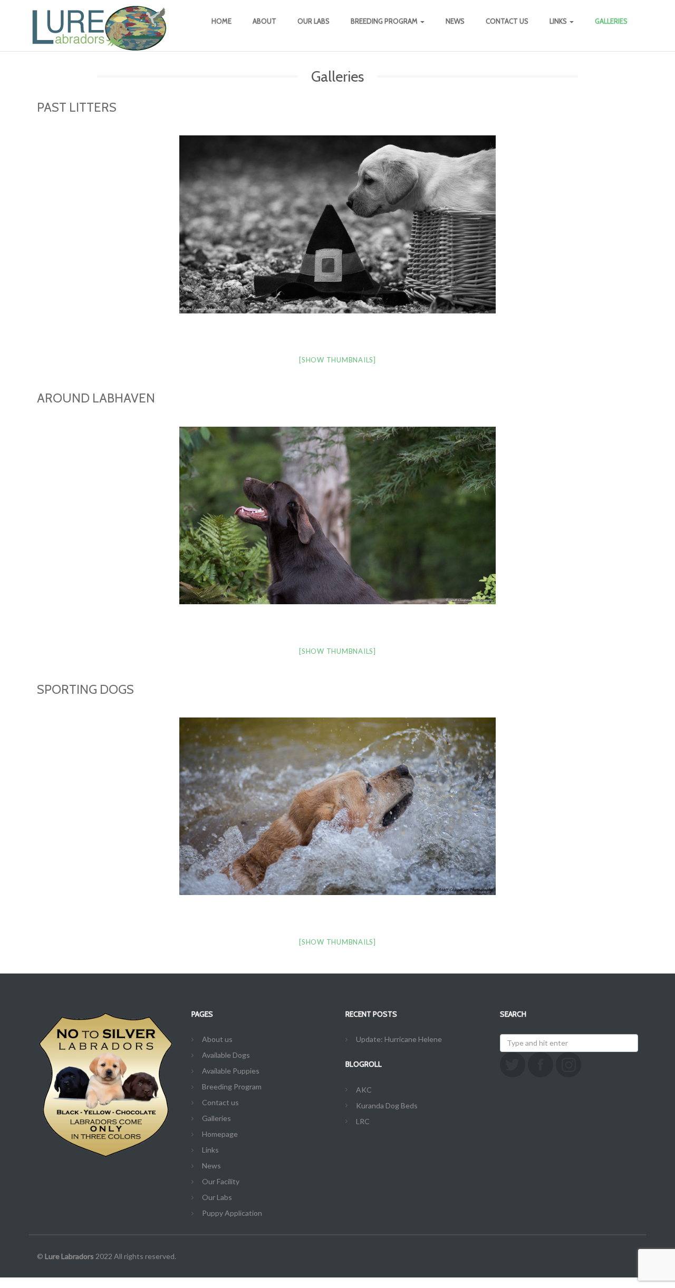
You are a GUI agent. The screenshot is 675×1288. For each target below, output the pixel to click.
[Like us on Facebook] (540, 1064)
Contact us (507, 21)
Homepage (220, 1133)
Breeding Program (385, 21)
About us (217, 1039)
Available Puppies (230, 1070)
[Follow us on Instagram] (568, 1064)
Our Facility (220, 1181)
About (264, 21)
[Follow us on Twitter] (512, 1064)
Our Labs (313, 21)
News (455, 21)
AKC (364, 1089)
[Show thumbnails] (337, 360)
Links (558, 21)
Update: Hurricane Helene (399, 1039)
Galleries (611, 21)
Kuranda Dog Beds (387, 1105)
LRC (363, 1121)
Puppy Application (232, 1212)
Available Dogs (226, 1054)
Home (221, 21)
